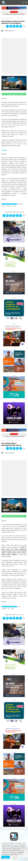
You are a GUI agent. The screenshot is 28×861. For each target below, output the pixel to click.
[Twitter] (10, 26)
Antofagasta (20, 203)
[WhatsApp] (14, 26)
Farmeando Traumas (14, 14)
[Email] (20, 26)
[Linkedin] (17, 26)
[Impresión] (20, 215)
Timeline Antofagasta (9, 30)
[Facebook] (7, 26)
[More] (23, 26)
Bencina (3, 205)
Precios (14, 205)
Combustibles (8, 205)
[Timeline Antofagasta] (2, 30)
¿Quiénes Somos (13, 854)
